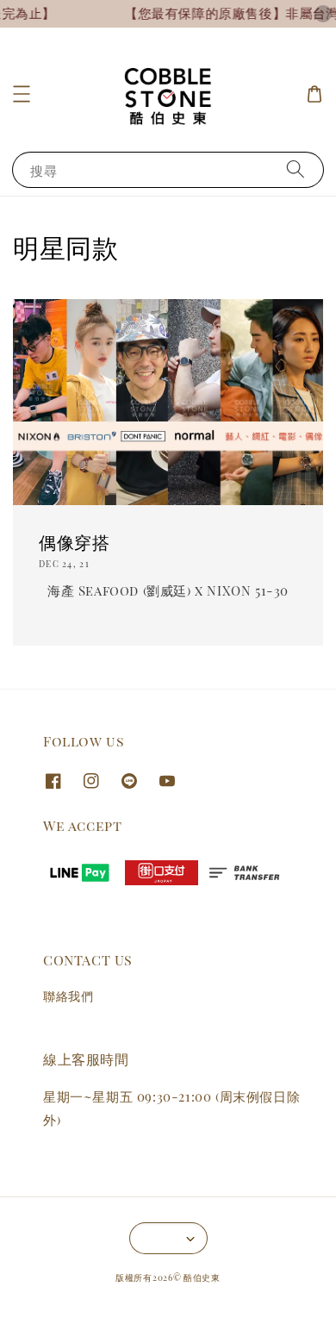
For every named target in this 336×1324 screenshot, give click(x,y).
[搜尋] (295, 169)
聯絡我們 (68, 996)
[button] (21, 94)
